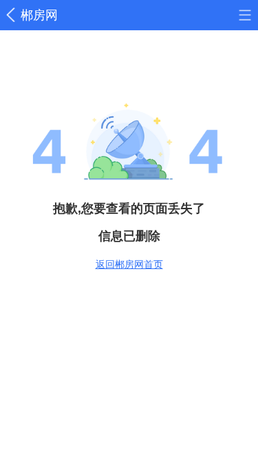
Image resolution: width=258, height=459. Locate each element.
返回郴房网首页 (129, 264)
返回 (13, 15)
